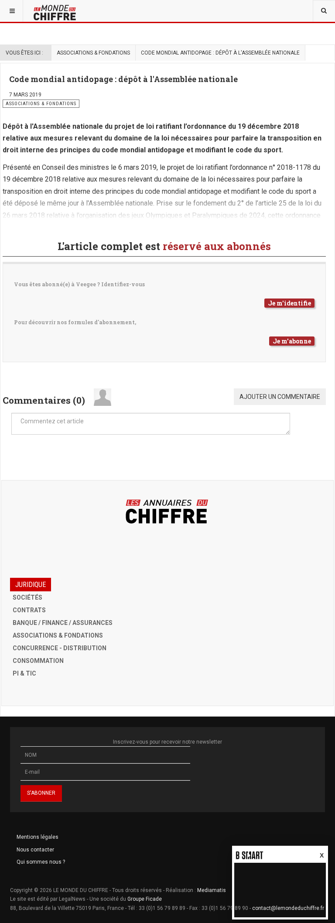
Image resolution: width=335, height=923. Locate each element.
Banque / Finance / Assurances (63, 622)
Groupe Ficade (144, 899)
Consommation (38, 660)
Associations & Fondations (93, 53)
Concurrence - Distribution (59, 648)
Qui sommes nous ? (41, 862)
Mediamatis (211, 890)
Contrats (29, 610)
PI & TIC (24, 673)
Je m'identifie (289, 303)
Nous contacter (35, 850)
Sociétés (27, 597)
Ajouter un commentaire (279, 396)
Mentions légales (37, 837)
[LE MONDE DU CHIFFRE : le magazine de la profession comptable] (70, 11)
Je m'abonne (292, 341)
